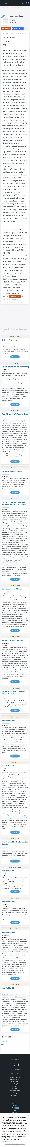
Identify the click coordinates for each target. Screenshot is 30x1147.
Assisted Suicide (16, 16)
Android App (14, 1095)
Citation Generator (15, 1090)
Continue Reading (15, 296)
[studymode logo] (10, 3)
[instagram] (19, 1066)
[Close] (28, 1115)
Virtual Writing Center (15, 1084)
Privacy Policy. (6, 1141)
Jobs (12, 1108)
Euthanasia (4, 1041)
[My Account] (28, 3)
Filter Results (25, 33)
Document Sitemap (15, 1077)
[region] (15, 1130)
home (2, 7)
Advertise (15, 1105)
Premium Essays (15, 1079)
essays (8, 7)
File (3, 33)
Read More (15, 357)
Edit (7, 33)
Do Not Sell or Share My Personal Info (15, 1144)
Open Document (6, 28)
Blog (15, 1110)
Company (14, 1103)
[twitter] (15, 1066)
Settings (17, 33)
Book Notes (15, 1088)
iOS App (15, 1093)
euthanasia (6, 82)
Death (20, 163)
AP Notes (15, 1086)
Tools (11, 33)
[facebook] (11, 1066)
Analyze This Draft (17, 28)
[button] (2, 2)
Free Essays (14, 1081)
